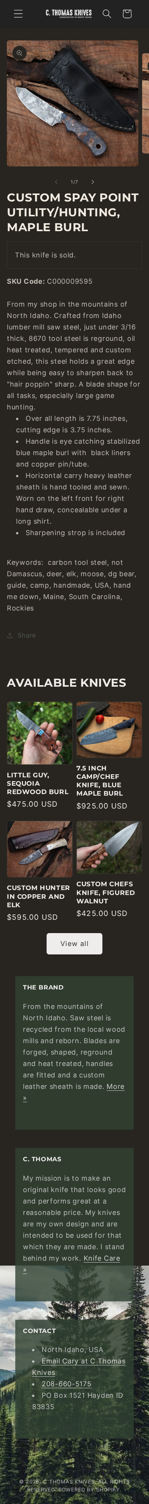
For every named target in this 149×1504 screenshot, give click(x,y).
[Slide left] (56, 181)
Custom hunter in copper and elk (38, 896)
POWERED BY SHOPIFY (89, 1489)
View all (74, 944)
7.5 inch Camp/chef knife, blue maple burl (99, 780)
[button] (18, 14)
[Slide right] (92, 181)
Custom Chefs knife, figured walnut (105, 892)
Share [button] (27, 635)
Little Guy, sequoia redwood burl (37, 783)
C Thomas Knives (69, 1481)
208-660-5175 (67, 1384)
